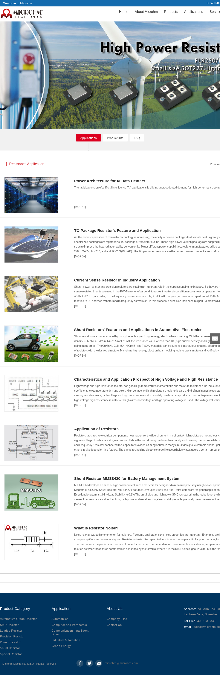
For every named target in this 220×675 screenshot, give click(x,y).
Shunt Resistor (10, 648)
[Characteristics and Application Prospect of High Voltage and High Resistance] (31, 393)
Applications (193, 12)
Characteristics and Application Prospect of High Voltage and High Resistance (146, 379)
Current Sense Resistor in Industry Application (117, 280)
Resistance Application (26, 164)
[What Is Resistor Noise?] (31, 542)
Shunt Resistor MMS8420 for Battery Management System (127, 478)
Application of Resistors (96, 429)
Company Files (117, 618)
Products (171, 12)
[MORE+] (80, 206)
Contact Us (114, 624)
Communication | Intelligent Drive (70, 632)
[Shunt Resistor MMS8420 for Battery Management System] (31, 492)
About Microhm (146, 12)
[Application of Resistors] (31, 443)
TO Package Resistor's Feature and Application (117, 230)
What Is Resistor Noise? (96, 528)
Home (123, 12)
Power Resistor (10, 642)
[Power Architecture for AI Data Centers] (31, 195)
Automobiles (60, 618)
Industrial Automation (66, 640)
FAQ (137, 138)
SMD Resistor (9, 624)
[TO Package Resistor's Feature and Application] (31, 244)
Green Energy (61, 646)
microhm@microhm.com (108, 663)
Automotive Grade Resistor (18, 618)
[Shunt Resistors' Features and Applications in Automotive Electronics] (31, 343)
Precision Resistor (12, 636)
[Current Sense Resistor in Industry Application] (31, 294)
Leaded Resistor (11, 630)
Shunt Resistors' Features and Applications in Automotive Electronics (138, 330)
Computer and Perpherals (69, 624)
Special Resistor (11, 654)
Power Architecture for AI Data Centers (109, 181)
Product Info (115, 138)
